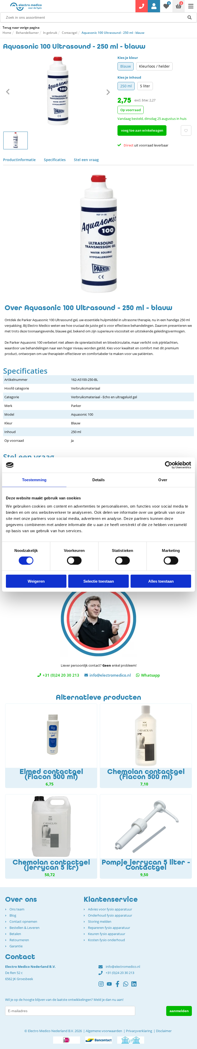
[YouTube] (111, 986)
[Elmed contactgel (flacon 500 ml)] (51, 746)
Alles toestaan (161, 581)
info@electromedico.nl (110, 675)
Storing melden (99, 921)
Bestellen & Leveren (24, 927)
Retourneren (19, 940)
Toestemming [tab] (34, 480)
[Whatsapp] (127, 986)
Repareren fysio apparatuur (109, 927)
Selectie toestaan (98, 581)
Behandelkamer (27, 32)
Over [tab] (162, 480)
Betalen (15, 933)
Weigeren (36, 581)
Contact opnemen (23, 921)
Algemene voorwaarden (104, 1031)
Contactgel (69, 32)
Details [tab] (98, 480)
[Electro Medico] (26, 6)
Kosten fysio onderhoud (106, 940)
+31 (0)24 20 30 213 (61, 675)
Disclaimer (164, 1031)
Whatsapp (150, 675)
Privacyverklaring (139, 1031)
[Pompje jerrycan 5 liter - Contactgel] (146, 836)
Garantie (16, 946)
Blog (12, 915)
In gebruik (50, 32)
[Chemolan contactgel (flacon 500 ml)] (146, 746)
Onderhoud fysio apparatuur (110, 915)
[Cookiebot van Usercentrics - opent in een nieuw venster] (168, 465)
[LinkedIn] (135, 986)
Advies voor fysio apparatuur (110, 909)
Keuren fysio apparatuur (106, 933)
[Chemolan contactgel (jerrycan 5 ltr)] (51, 836)
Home (7, 32)
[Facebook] (119, 986)
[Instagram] (102, 986)
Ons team (16, 909)
